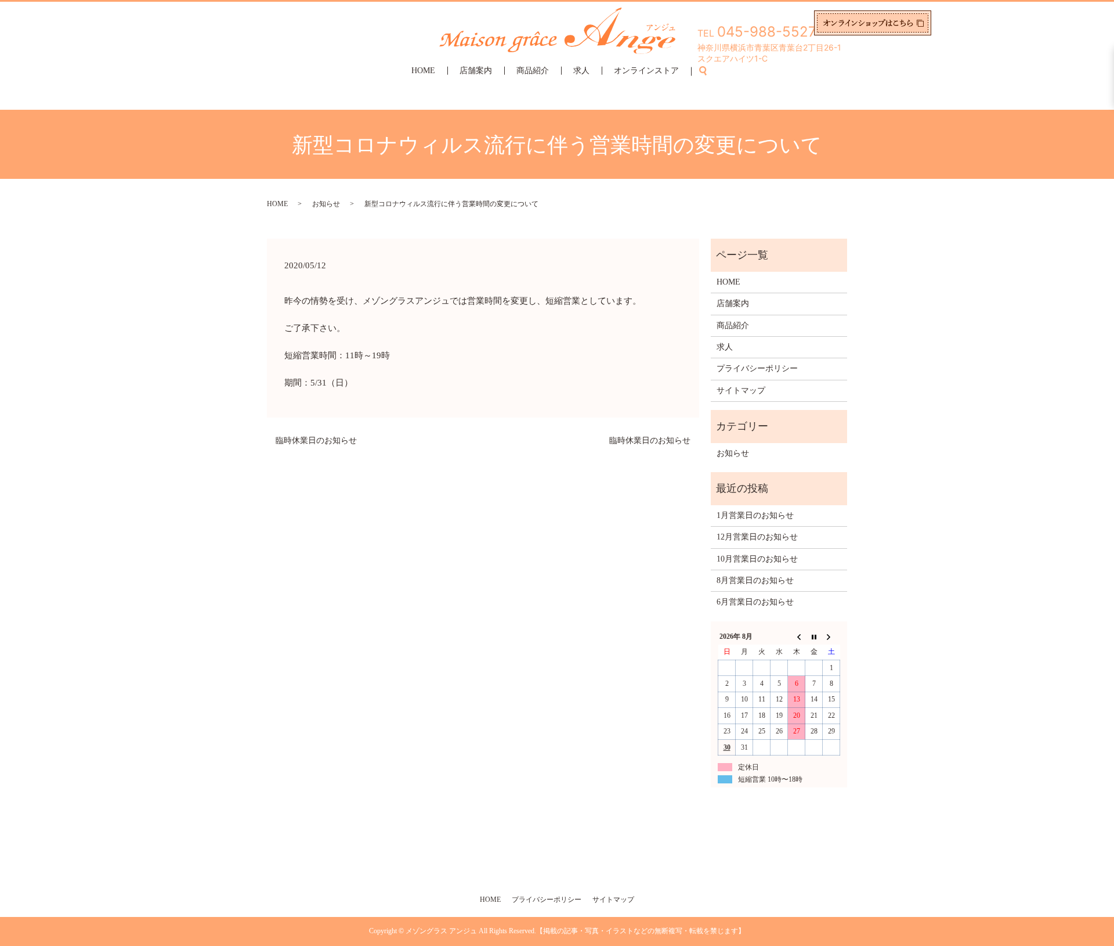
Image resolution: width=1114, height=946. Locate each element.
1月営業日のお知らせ (755, 515)
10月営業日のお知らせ (757, 559)
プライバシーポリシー (757, 368)
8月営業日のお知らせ (755, 580)
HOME (423, 70)
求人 (581, 70)
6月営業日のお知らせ (755, 602)
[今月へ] (814, 636)
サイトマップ (741, 390)
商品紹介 (532, 70)
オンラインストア (646, 70)
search (709, 71)
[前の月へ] (796, 636)
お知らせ (326, 204)
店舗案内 (476, 70)
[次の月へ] (831, 636)
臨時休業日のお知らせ (316, 440)
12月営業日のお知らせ (757, 537)
